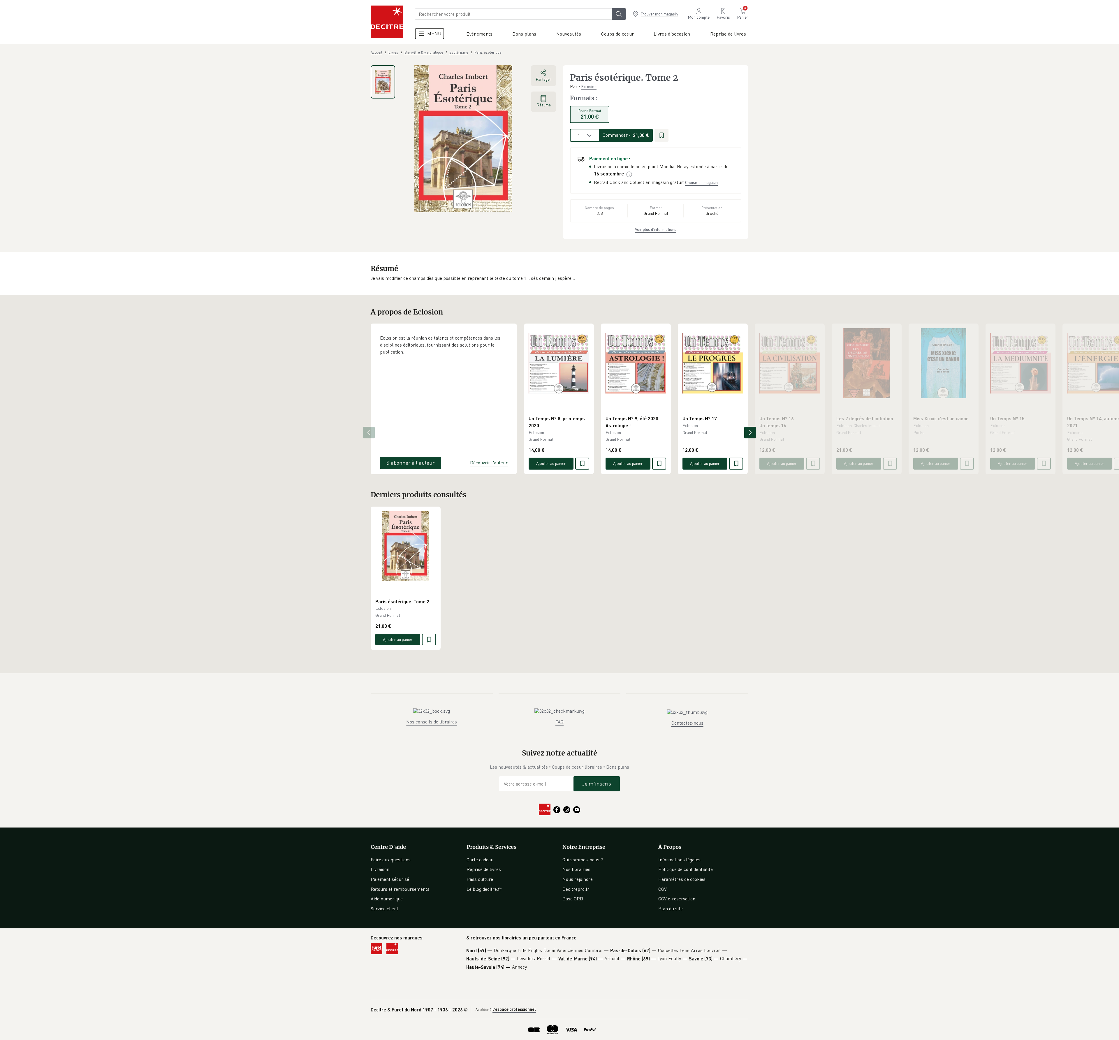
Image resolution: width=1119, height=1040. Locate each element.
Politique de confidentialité (685, 869)
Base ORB (572, 899)
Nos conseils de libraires (431, 722)
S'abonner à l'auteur (410, 462)
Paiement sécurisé (390, 879)
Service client (384, 908)
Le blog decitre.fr (484, 889)
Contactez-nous (687, 723)
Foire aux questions (391, 859)
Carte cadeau (480, 859)
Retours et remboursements (400, 889)
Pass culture (480, 879)
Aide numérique (387, 899)
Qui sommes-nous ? (582, 859)
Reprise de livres (484, 869)
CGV (662, 889)
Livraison (380, 869)
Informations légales (679, 859)
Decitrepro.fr (575, 889)
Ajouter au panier (551, 463)
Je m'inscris (596, 783)
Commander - (626, 135)
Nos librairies (576, 869)
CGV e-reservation (676, 899)
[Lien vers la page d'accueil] (387, 22)
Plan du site (670, 908)
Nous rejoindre (577, 879)
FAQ (559, 722)
